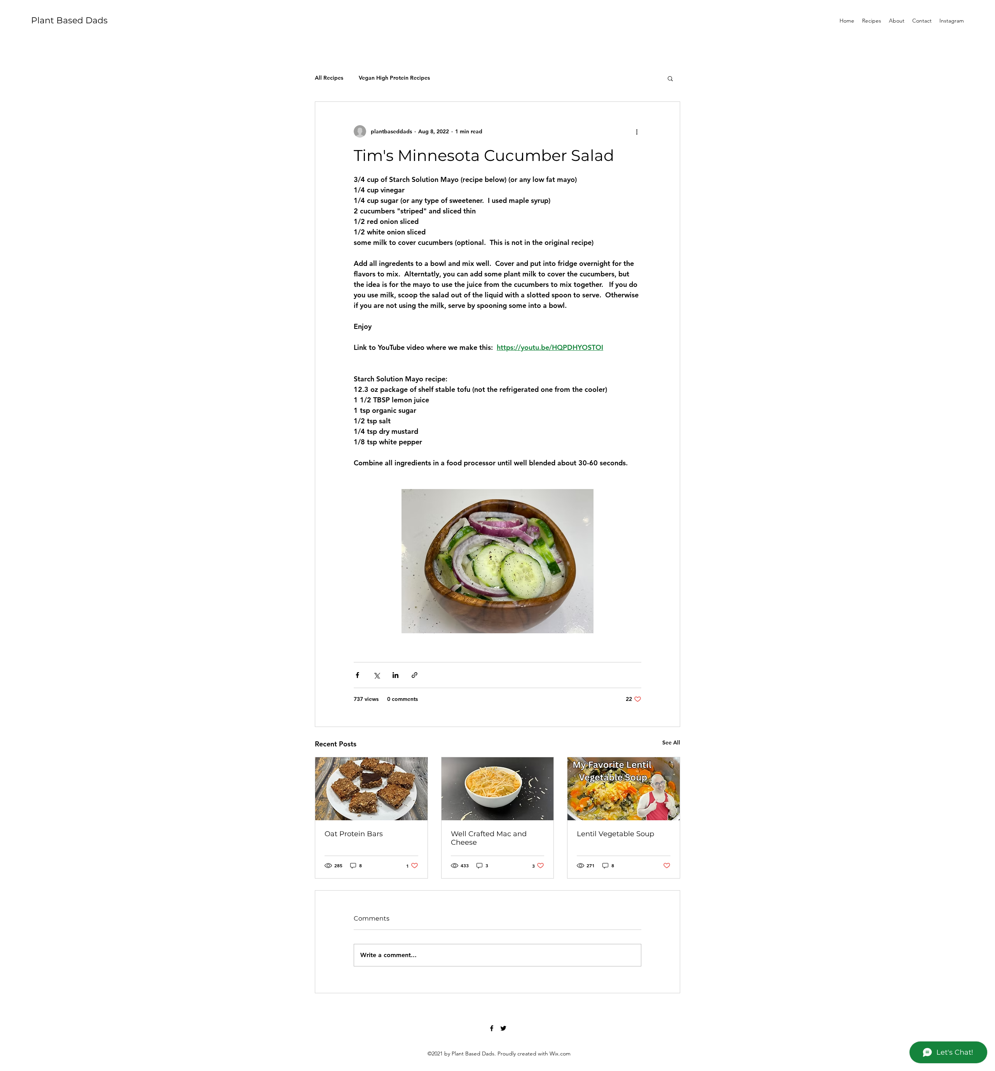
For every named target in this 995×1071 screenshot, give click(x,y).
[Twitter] (503, 1028)
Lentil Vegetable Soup (615, 834)
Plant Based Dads (69, 20)
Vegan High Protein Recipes (394, 77)
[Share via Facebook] (357, 675)
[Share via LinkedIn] (395, 675)
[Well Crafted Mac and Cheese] (498, 788)
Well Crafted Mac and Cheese (489, 838)
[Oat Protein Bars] (371, 788)
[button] (670, 78)
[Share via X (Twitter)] (376, 675)
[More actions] (636, 131)
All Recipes (329, 77)
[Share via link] (414, 675)
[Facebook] (492, 1028)
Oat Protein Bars (354, 834)
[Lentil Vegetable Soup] (623, 788)
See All (671, 742)
